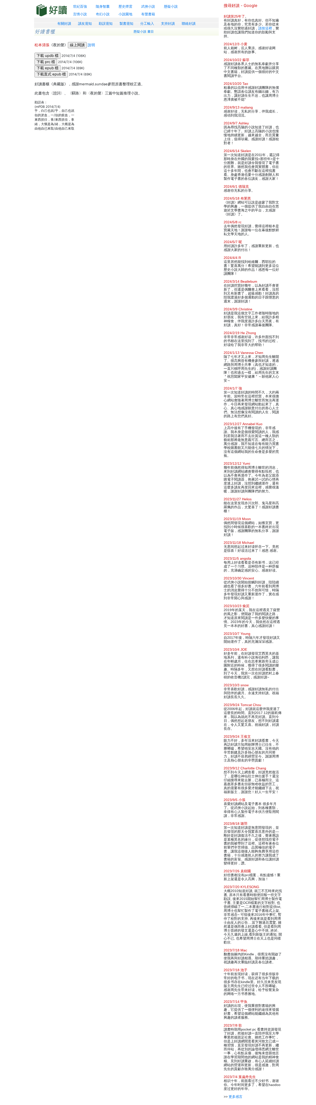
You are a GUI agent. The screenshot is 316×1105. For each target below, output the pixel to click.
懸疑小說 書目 (144, 31)
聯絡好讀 (189, 23)
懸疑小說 (171, 6)
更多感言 (235, 1097)
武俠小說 (148, 6)
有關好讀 (64, 23)
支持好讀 (168, 23)
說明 (91, 45)
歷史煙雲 (125, 6)
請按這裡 (265, 28)
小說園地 (125, 14)
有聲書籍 (148, 14)
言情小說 (80, 14)
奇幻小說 (103, 14)
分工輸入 (147, 23)
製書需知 (126, 23)
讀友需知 (85, 23)
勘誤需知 (106, 23)
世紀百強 (80, 6)
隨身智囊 (103, 6)
